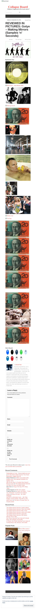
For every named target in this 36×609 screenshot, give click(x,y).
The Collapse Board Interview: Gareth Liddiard (17, 507)
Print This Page (19, 39)
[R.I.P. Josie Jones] (11, 565)
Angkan (8, 494)
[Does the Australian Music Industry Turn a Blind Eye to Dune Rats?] (11, 552)
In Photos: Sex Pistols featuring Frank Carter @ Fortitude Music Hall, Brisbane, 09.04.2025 (18, 521)
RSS (29, 12)
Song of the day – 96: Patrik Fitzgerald (16, 494)
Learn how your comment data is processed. (17, 465)
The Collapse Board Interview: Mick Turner (16, 510)
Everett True (28, 20)
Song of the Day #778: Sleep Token (17, 487)
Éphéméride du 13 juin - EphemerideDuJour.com (18, 473)
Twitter (22, 12)
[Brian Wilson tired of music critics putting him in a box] (24, 530)
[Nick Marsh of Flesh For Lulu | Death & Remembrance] (24, 539)
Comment (9, 397)
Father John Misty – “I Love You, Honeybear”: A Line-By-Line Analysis (18, 491)
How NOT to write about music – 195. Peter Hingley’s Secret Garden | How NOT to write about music (17, 498)
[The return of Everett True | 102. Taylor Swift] (11, 577)
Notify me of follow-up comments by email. (10, 443)
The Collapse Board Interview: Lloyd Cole (16, 513)
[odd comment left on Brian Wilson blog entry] (11, 534)
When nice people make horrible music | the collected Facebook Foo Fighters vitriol (17, 479)
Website (9, 431)
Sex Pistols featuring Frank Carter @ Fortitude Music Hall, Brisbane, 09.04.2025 (17, 518)
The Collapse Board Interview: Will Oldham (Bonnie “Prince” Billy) (16, 515)
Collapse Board (18, 7)
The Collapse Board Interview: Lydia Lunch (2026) (18, 512)
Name (8, 419)
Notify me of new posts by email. (9, 453)
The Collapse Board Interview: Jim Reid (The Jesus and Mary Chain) (18, 484)
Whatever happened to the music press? (18, 9)
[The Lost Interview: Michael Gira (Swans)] (24, 577)
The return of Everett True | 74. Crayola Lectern (17, 500)
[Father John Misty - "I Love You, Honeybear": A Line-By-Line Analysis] (24, 565)
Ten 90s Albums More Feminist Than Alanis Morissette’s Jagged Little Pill (17, 475)
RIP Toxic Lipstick (20, 489)
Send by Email (27, 39)
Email (27, 12)
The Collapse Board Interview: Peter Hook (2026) (18, 509)
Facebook (25, 12)
